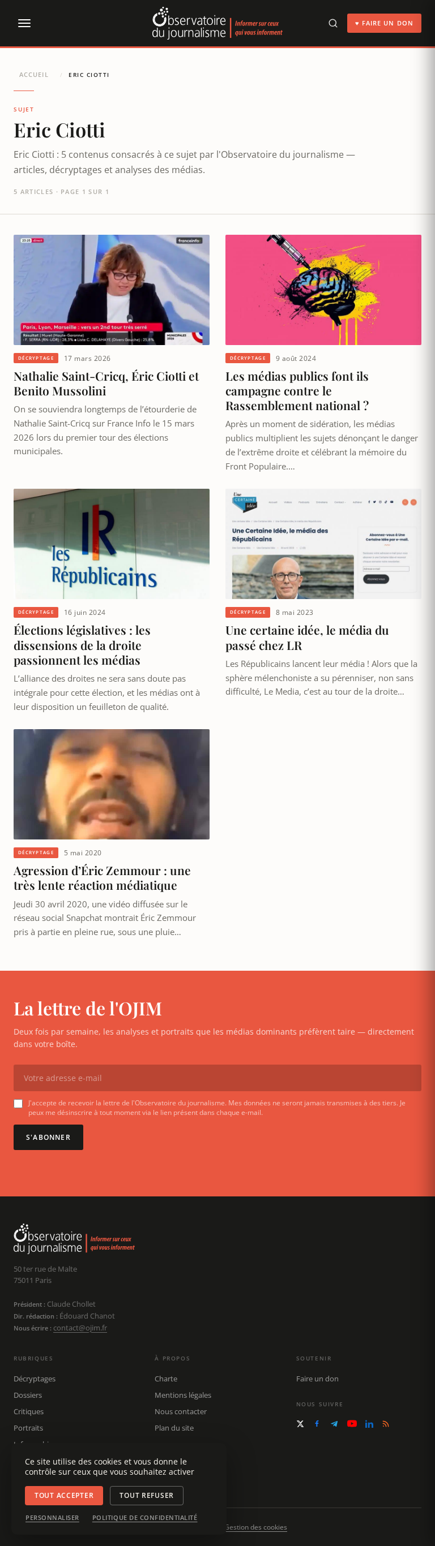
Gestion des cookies (255, 1527)
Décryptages (35, 1378)
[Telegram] (334, 1424)
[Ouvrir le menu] (24, 23)
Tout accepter (64, 1495)
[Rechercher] (333, 23)
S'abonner (48, 1137)
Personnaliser (52, 1518)
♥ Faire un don (384, 23)
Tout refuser (147, 1495)
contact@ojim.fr (80, 1328)
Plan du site (174, 1428)
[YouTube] (352, 1423)
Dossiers (28, 1395)
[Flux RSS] (386, 1424)
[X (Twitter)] (300, 1424)
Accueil (34, 74)
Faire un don (317, 1378)
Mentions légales (183, 1395)
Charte (166, 1378)
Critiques (29, 1411)
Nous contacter (181, 1411)
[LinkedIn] (369, 1424)
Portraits (28, 1428)
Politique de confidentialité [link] (145, 1518)
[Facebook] (317, 1423)
